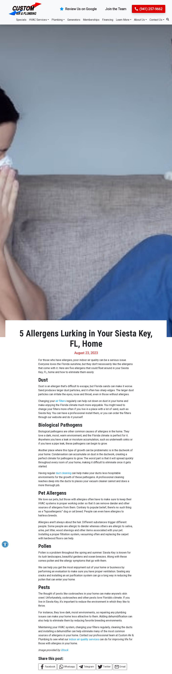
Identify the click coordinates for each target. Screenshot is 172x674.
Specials (21, 19)
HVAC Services (38, 19)
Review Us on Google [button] (80, 9)
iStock (64, 650)
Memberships (91, 19)
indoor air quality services (84, 639)
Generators (73, 19)
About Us (139, 19)
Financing (107, 19)
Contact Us (155, 19)
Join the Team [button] (115, 9)
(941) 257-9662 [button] (150, 9)
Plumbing (57, 19)
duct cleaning (63, 473)
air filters (60, 401)
